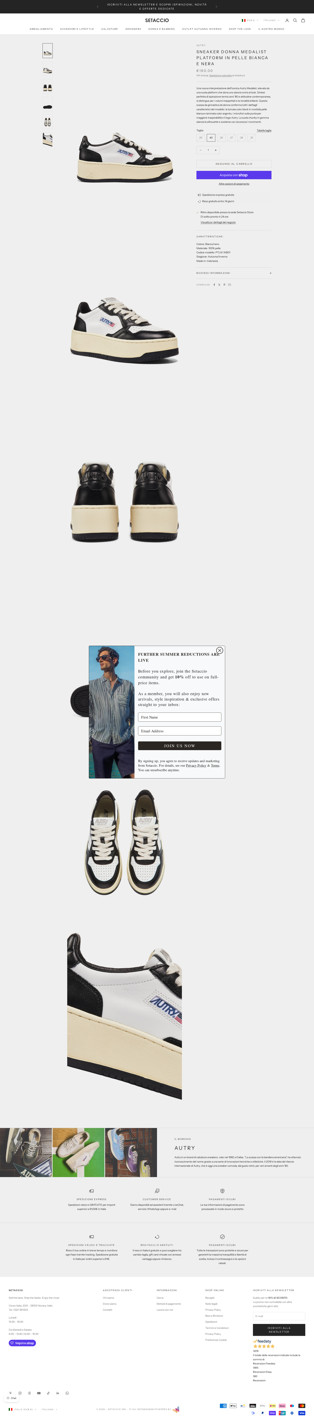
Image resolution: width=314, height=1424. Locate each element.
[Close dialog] (219, 650)
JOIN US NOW (180, 745)
